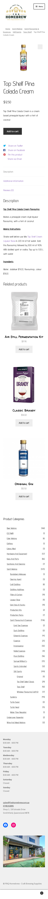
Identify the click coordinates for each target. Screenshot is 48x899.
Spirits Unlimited (20, 666)
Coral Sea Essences (21, 625)
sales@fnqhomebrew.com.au (16, 802)
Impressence (18, 646)
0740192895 (8, 805)
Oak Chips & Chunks (17, 605)
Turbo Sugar (15, 702)
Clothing (10, 543)
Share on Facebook (16, 150)
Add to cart (13, 131)
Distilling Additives (17, 589)
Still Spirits (17, 32)
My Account (8, 894)
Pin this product (15, 154)
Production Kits (16, 610)
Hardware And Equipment (17, 553)
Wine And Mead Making (16, 722)
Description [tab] (8, 171)
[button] (40, 46)
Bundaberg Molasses (18, 574)
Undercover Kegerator (15, 717)
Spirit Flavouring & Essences (21, 620)
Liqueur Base (15, 599)
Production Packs (16, 615)
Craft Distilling (15, 584)
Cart (37, 892)
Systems (13, 697)
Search (24, 894)
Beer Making (12, 528)
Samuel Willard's (20, 661)
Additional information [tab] (13, 181)
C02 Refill (10, 533)
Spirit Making (17, 29)
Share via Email (15, 158)
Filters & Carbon (16, 594)
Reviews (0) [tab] (8, 190)
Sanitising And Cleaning (16, 564)
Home (7, 29)
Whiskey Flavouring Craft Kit (27, 692)
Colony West (11, 548)
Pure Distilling (19, 656)
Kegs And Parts (13, 559)
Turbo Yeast (14, 707)
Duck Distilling (19, 630)
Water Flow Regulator (18, 712)
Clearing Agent (15, 579)
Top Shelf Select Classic (25, 681)
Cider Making (12, 538)
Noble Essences (19, 651)
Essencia (17, 640)
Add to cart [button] (24, 349)
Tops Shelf (27, 32)
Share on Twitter (15, 145)
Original (20, 676)
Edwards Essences (21, 635)
